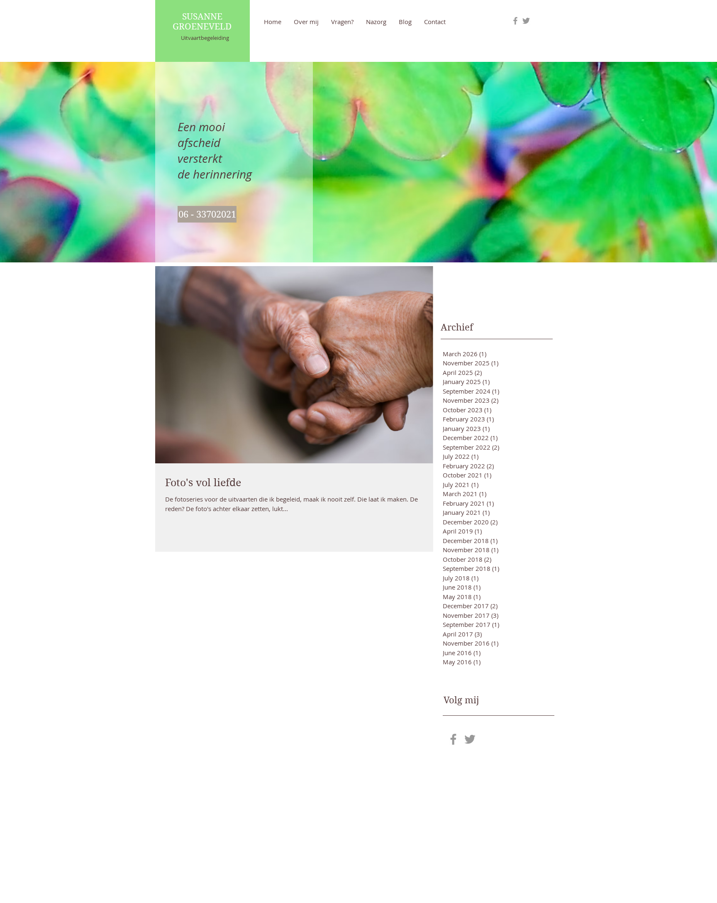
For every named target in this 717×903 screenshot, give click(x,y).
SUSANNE (202, 17)
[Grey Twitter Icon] (526, 21)
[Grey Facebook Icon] (515, 21)
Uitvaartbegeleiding (205, 38)
